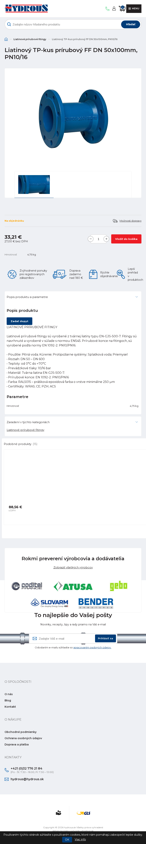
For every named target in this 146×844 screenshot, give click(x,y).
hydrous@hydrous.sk (27, 779)
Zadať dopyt (19, 321)
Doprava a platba (17, 744)
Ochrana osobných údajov (23, 738)
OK (67, 839)
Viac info (80, 839)
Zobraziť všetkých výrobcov (73, 567)
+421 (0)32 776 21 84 (26, 768)
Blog (8, 700)
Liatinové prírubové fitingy (29, 39)
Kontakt (10, 706)
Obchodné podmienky (20, 732)
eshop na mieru (61, 830)
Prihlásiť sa (105, 638)
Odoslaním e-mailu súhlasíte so (73, 647)
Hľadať (130, 24)
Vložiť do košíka (126, 238)
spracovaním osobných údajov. (92, 647)
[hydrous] (26, 8)
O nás (9, 694)
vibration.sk (87, 830)
